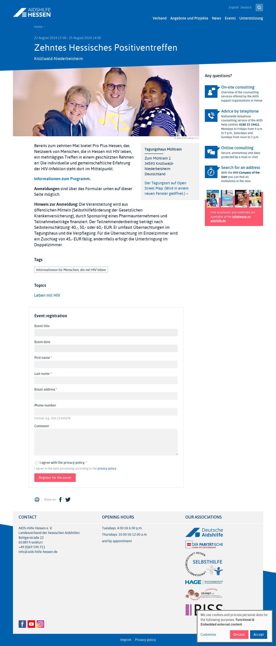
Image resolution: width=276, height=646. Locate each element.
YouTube (31, 624)
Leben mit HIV (47, 295)
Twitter (68, 499)
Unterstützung (251, 18)
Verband (160, 18)
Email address (46, 389)
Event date (42, 342)
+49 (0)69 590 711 (32, 547)
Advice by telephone (240, 111)
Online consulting (237, 148)
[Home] (32, 12)
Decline (239, 634)
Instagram (40, 624)
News (216, 18)
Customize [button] (208, 634)
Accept (258, 634)
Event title (42, 326)
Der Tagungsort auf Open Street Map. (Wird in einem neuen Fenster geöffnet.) (167, 188)
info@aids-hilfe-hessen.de (38, 552)
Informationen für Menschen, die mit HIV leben (71, 269)
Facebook (60, 499)
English (234, 7)
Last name (43, 373)
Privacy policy (145, 639)
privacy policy (107, 468)
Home (38, 27)
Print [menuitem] (37, 499)
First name (44, 357)
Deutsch (246, 7)
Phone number (45, 405)
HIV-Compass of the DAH (240, 174)
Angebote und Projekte (189, 18)
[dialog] (234, 626)
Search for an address (240, 168)
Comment (41, 426)
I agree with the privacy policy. (63, 462)
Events (230, 18)
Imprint (125, 639)
